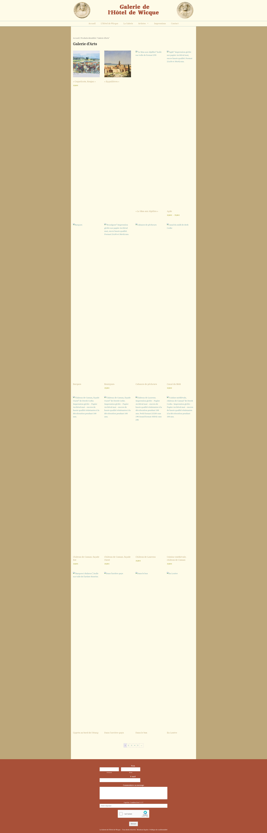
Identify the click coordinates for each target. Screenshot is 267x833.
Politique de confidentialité (158, 830)
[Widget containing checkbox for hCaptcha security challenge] (133, 814)
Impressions (160, 23)
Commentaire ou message (133, 785)
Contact (175, 23)
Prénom (109, 772)
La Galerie (128, 23)
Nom (133, 766)
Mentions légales (143, 830)
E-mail (133, 777)
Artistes (142, 23)
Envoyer (133, 824)
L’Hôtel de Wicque (109, 23)
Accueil (92, 23)
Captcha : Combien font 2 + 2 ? (133, 802)
